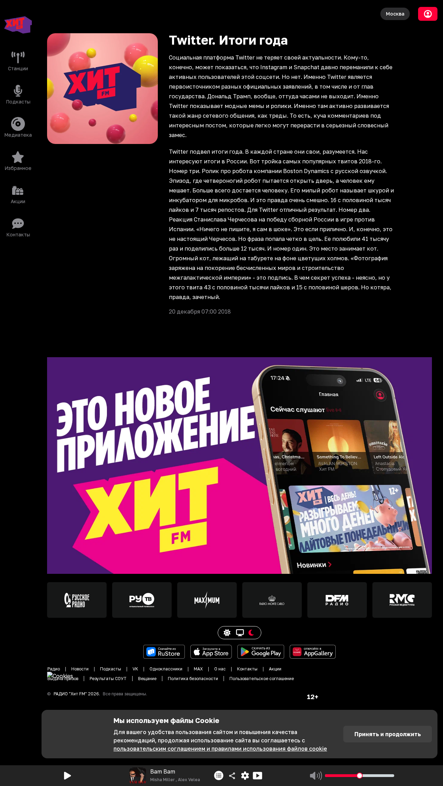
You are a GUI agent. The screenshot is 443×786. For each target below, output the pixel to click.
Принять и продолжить (387, 734)
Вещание (147, 678)
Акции (275, 668)
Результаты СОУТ (108, 678)
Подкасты (110, 668)
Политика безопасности (193, 678)
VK (135, 668)
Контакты (247, 668)
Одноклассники (166, 668)
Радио (53, 668)
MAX (198, 668)
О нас (220, 668)
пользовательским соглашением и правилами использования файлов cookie (220, 748)
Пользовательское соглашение (261, 678)
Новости (80, 668)
